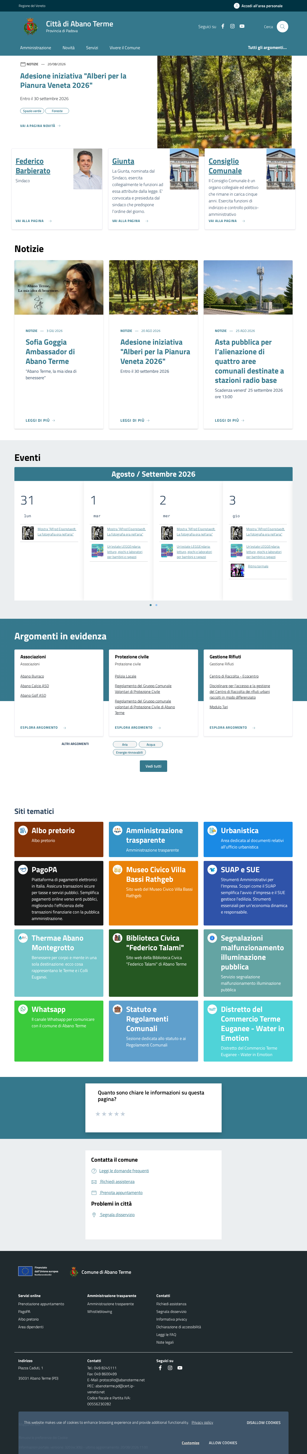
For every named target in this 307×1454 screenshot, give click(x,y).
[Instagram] (230, 26)
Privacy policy (202, 1422)
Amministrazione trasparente (110, 1304)
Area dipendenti (30, 1327)
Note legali (165, 1342)
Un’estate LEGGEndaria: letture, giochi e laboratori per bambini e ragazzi (124, 551)
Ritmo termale (258, 566)
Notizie (32, 330)
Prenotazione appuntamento (41, 1304)
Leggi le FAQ (166, 1334)
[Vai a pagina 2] (156, 605)
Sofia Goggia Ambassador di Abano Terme (50, 351)
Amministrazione (35, 47)
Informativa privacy (171, 1319)
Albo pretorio (28, 1319)
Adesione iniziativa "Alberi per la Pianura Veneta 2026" (155, 351)
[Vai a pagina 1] (151, 605)
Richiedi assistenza (171, 1304)
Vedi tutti (153, 766)
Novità (69, 47)
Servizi (92, 47)
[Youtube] (240, 26)
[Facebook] (221, 26)
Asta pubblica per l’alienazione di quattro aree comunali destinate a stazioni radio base (249, 361)
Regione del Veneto (32, 5)
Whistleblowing (99, 1311)
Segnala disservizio (171, 1311)
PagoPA (24, 1311)
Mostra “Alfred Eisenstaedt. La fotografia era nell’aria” (57, 531)
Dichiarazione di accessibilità (178, 1327)
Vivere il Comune (125, 47)
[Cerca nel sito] (282, 26)
